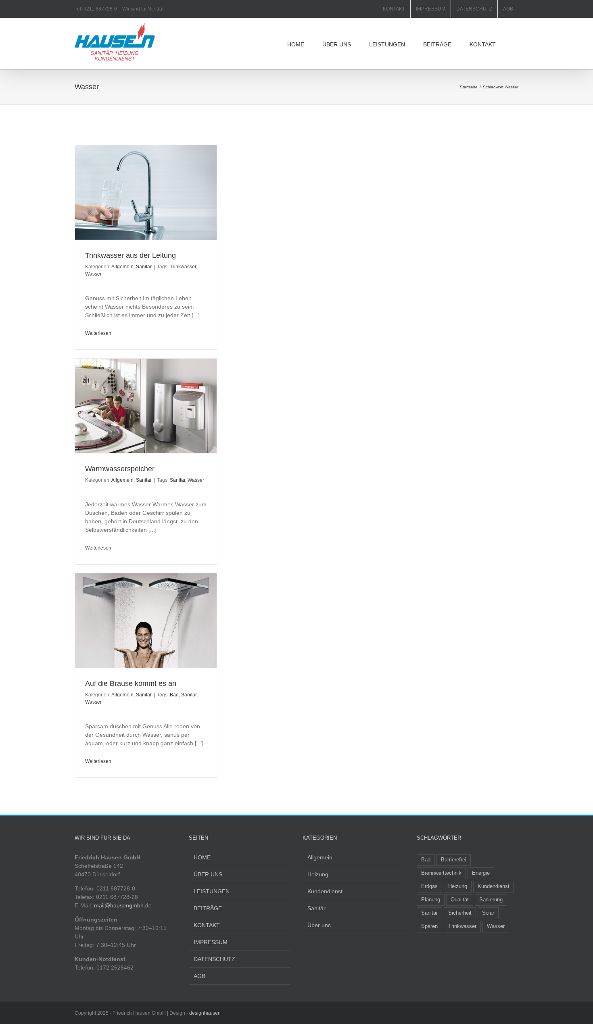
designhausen (205, 1013)
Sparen (429, 926)
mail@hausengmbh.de (123, 905)
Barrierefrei (453, 860)
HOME (202, 857)
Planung (430, 900)
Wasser (93, 274)
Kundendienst (324, 891)
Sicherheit (460, 913)
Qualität (460, 900)
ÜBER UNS (208, 874)
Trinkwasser (183, 267)
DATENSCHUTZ (214, 959)
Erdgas (429, 886)
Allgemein (122, 267)
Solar (488, 913)
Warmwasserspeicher (120, 469)
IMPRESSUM (211, 942)
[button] (516, 43)
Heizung (317, 874)
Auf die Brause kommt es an (130, 683)
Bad (174, 695)
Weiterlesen (98, 333)
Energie (481, 873)
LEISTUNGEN (212, 891)
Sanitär (144, 267)
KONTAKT (207, 925)
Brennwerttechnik (441, 873)
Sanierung (491, 900)
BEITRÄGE (208, 908)
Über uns (319, 925)
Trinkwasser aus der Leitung (130, 255)
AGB (199, 976)
